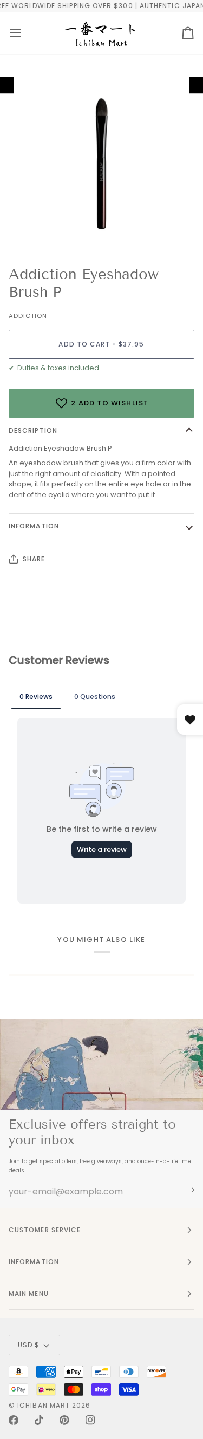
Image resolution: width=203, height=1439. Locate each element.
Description (33, 430)
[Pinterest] (64, 1420)
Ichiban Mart (43, 1405)
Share (34, 559)
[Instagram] (90, 1420)
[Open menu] (15, 33)
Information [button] (34, 1261)
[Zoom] (35, 229)
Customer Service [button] (45, 1229)
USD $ (29, 1344)
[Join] (185, 1190)
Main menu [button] (29, 1293)
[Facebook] (13, 1420)
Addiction (28, 315)
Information (34, 526)
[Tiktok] (39, 1420)
